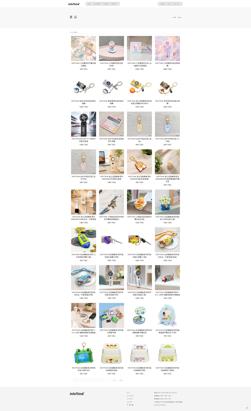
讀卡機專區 (97, 4)
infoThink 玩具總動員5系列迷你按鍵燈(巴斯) (139, 369)
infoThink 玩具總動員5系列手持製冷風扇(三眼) (139, 293)
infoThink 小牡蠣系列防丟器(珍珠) (111, 64)
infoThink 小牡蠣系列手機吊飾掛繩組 (83, 64)
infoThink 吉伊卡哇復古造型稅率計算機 (111, 140)
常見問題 (105, 4)
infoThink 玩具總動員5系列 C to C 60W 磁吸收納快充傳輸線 (84, 331)
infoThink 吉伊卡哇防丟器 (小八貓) (167, 140)
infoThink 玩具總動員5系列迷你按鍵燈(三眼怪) (167, 369)
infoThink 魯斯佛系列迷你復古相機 (111, 102)
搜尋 (163, 4)
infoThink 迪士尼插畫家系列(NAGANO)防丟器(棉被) (139, 177)
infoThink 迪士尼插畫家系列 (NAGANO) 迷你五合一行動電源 (83, 218)
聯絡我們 (113, 4)
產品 (90, 4)
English (176, 4)
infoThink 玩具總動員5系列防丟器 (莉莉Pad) (83, 369)
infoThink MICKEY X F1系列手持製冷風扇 (84, 140)
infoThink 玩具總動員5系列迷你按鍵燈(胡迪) (111, 369)
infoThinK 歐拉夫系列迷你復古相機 (83, 102)
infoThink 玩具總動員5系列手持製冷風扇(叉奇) (111, 293)
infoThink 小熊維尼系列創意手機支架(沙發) (139, 218)
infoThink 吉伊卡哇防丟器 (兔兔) (139, 140)
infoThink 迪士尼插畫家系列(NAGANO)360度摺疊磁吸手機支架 (167, 179)
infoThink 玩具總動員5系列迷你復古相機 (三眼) (139, 255)
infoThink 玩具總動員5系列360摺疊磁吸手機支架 (139, 331)
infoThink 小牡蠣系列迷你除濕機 (167, 64)
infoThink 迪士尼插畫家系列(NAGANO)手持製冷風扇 (111, 177)
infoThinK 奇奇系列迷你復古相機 (167, 102)
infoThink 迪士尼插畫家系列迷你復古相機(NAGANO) (139, 102)
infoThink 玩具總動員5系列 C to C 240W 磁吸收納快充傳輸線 (167, 293)
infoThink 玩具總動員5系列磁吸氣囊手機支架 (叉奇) (167, 331)
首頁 (174, 17)
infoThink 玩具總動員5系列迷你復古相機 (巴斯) (111, 255)
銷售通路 (130, 402)
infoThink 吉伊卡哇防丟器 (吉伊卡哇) (83, 177)
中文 (169, 4)
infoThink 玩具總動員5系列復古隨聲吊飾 (111, 331)
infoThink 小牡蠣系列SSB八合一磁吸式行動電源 (139, 64)
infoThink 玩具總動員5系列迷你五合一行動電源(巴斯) (83, 293)
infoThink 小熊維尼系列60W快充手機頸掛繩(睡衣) (111, 218)
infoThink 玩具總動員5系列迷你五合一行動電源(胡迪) (167, 255)
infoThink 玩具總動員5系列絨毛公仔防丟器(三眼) (167, 218)
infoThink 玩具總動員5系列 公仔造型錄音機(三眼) (83, 255)
